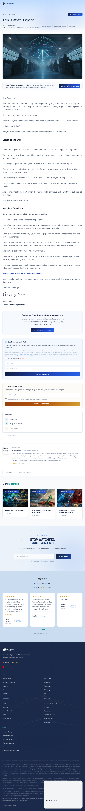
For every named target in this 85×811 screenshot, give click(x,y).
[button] (63, 795)
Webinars (47, 670)
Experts (5, 695)
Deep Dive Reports (14, 424)
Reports (5, 674)
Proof (4, 702)
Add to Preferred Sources (70, 86)
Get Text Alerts (41, 374)
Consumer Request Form (10, 738)
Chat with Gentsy (62, 805)
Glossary (47, 677)
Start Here (47, 666)
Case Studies (6, 706)
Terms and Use (7, 723)
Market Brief (12, 419)
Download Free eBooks (41, 404)
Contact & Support (50, 691)
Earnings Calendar (8, 670)
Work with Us (48, 706)
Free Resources (13, 428)
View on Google (19, 606)
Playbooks (47, 674)
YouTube (5, 681)
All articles (10, 436)
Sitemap (47, 710)
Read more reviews (41, 621)
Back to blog (10, 14)
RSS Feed (9, 472)
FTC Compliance (8, 731)
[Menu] (80, 3)
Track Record (7, 698)
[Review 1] (41, 617)
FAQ (45, 681)
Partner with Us (49, 702)
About (4, 691)
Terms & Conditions (24, 354)
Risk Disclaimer (7, 727)
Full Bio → (14, 463)
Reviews (47, 698)
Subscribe (63, 556)
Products (47, 695)
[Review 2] (44, 617)
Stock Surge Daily (75, 14)
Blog (3, 677)
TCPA (4, 734)
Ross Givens (11, 25)
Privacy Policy (7, 719)
